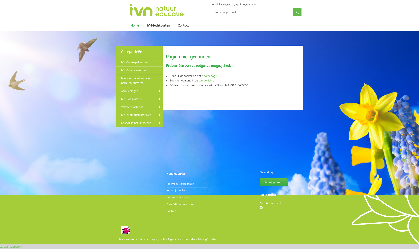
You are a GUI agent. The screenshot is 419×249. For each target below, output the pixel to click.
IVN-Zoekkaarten (158, 25)
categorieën (206, 80)
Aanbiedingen (129, 91)
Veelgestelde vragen (178, 197)
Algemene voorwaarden (180, 184)
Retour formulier (176, 190)
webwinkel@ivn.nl (11, 246)
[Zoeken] (297, 12)
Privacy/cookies (207, 239)
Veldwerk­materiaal (132, 107)
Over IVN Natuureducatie (181, 204)
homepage (210, 76)
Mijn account (250, 4)
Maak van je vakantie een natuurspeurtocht (136, 80)
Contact (183, 25)
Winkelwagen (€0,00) (226, 4)
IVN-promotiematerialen (136, 115)
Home (135, 25)
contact (185, 85)
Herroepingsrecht (156, 239)
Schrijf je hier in (273, 182)
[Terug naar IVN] (160, 10)
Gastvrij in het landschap (136, 123)
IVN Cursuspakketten (134, 62)
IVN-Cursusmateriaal (134, 70)
